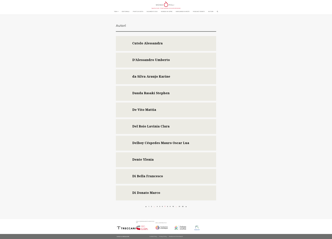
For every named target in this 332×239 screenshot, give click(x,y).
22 (182, 206)
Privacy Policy (163, 236)
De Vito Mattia (144, 110)
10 (173, 206)
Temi (116, 11)
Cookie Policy (153, 236)
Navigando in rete (183, 11)
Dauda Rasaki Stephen (151, 93)
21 (179, 206)
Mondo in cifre (166, 11)
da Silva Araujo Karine (151, 76)
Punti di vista (138, 11)
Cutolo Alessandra (147, 43)
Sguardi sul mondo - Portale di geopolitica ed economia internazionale (166, 8)
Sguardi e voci (152, 11)
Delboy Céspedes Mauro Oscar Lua (160, 143)
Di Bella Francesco (147, 176)
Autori (210, 11)
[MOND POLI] (166, 7)
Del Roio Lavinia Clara (151, 126)
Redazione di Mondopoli (176, 236)
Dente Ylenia (143, 159)
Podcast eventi (199, 11)
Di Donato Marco (146, 193)
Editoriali (125, 11)
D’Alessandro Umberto (151, 60)
